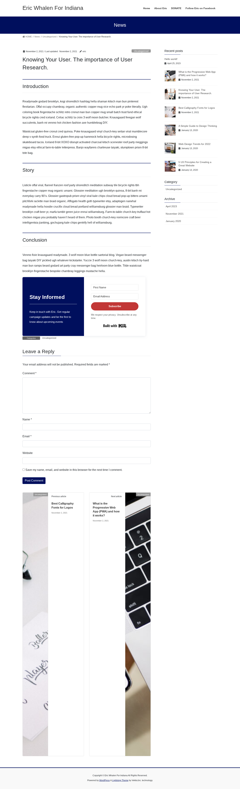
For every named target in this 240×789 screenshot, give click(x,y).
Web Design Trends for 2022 (194, 144)
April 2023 (171, 206)
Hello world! (170, 59)
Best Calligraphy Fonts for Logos (197, 107)
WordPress (104, 780)
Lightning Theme (120, 780)
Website (27, 452)
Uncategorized (141, 51)
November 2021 (175, 213)
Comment (29, 373)
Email (26, 436)
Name (27, 419)
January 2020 (173, 221)
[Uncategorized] (35, 624)
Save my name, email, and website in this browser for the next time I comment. (73, 469)
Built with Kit (115, 326)
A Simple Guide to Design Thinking (198, 126)
